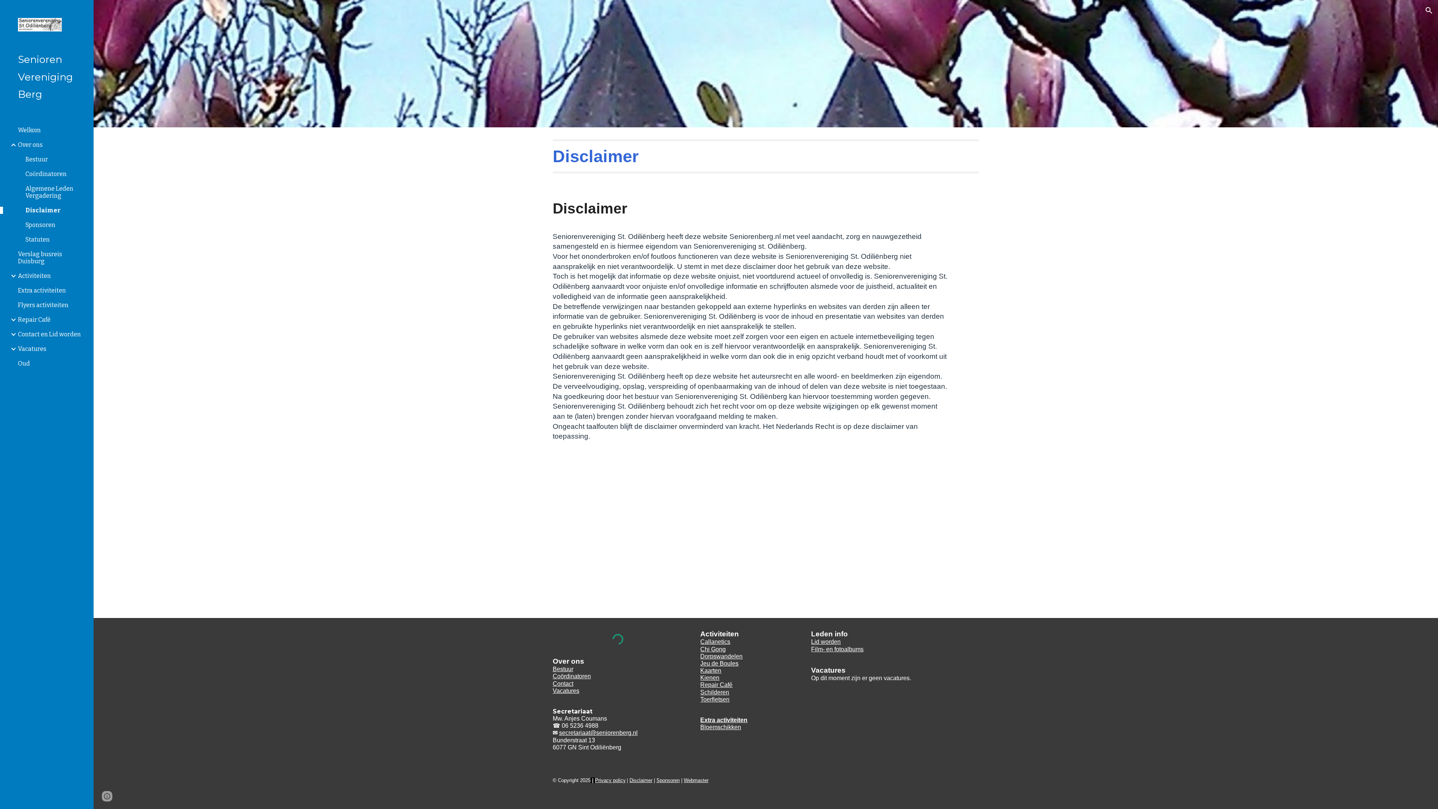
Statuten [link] (37, 239)
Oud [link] (24, 363)
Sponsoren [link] (40, 224)
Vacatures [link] (32, 348)
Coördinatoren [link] (46, 174)
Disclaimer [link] (43, 210)
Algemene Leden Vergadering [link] (49, 192)
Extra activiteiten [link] (42, 290)
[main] (766, 156)
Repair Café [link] (34, 319)
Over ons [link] (30, 144)
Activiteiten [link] (34, 275)
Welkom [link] (29, 130)
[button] (1429, 10)
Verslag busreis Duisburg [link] (40, 258)
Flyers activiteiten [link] (43, 305)
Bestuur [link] (36, 159)
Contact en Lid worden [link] (49, 334)
